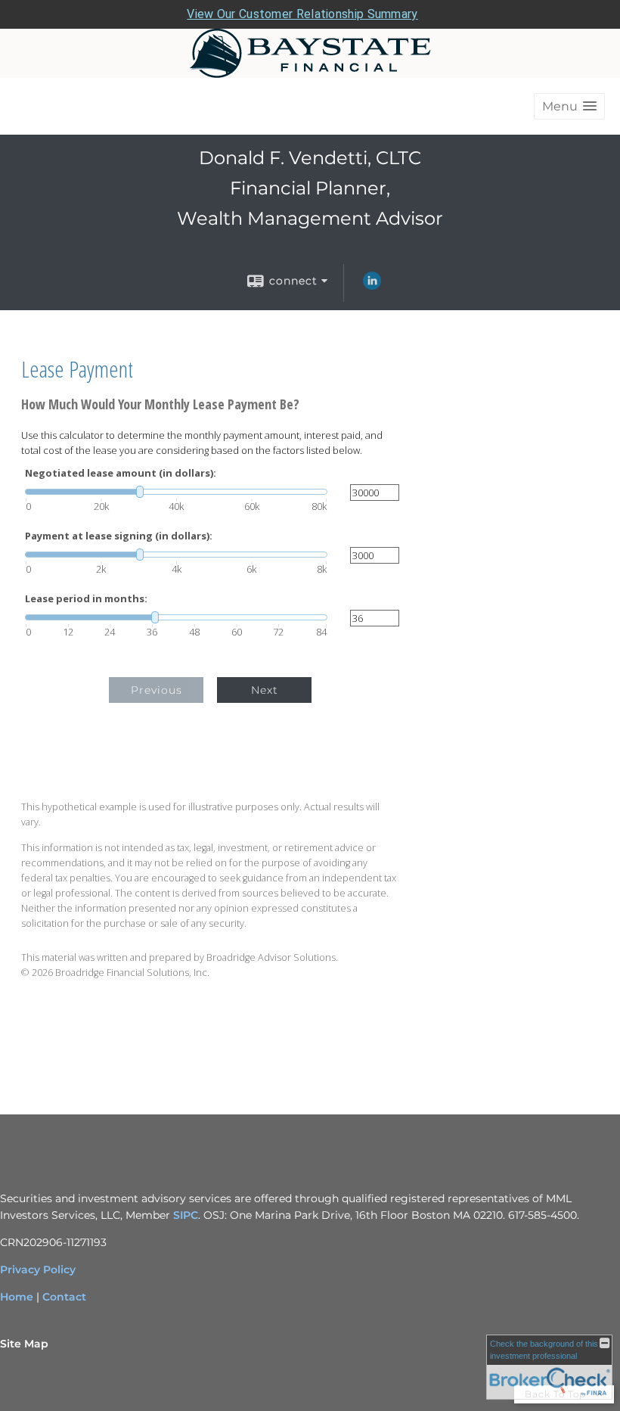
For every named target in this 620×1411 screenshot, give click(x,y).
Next (264, 690)
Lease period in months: (86, 599)
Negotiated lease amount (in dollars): (120, 473)
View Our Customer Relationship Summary (302, 14)
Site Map (24, 1343)
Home (16, 1297)
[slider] (176, 492)
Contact (64, 1297)
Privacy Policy (38, 1269)
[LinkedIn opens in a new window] (372, 286)
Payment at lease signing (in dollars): (118, 536)
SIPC (185, 1215)
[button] (569, 106)
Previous (156, 690)
